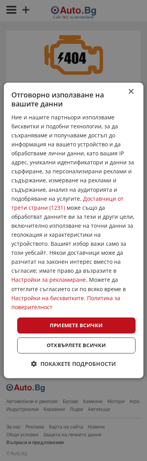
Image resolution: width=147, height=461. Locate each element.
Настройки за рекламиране (48, 280)
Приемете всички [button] (76, 325)
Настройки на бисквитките (47, 298)
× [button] (131, 92)
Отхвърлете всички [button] (76, 345)
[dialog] (73, 230)
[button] (73, 364)
